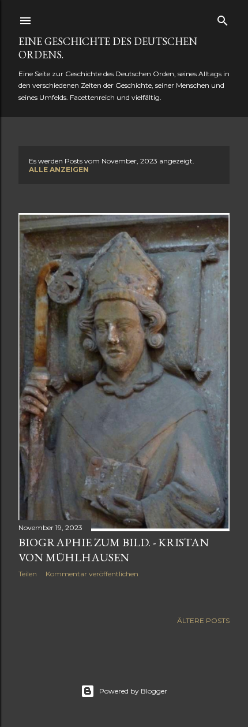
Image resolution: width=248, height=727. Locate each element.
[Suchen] (223, 18)
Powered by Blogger (133, 691)
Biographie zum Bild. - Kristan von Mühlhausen (113, 550)
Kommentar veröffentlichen (92, 573)
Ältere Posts (203, 620)
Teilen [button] (27, 573)
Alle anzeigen (59, 169)
